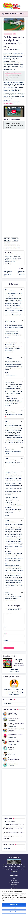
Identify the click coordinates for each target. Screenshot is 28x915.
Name (5, 626)
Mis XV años (11, 747)
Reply (22, 289)
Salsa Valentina (9, 471)
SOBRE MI (14, 878)
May (6, 289)
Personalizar (14, 908)
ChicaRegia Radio (19, 663)
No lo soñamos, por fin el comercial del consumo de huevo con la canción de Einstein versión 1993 (13, 828)
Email (5, 633)
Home (3, 13)
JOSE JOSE (11, 753)
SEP (18, 245)
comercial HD (6, 238)
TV (14, 33)
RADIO (13, 821)
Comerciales (8, 33)
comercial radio (15, 238)
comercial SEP (15, 240)
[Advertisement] (14, 182)
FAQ (14, 886)
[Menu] (25, 5)
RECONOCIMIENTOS (14, 882)
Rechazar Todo (14, 912)
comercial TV (6, 242)
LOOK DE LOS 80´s (13, 764)
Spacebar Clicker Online (8, 832)
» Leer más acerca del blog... (17, 869)
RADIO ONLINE (14, 884)
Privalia (7, 357)
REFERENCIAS (14, 880)
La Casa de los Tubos (13, 718)
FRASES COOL (12, 713)
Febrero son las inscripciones (9, 245)
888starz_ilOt (6, 836)
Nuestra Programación (18, 665)
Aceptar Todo (14, 904)
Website (6, 640)
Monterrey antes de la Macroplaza (16, 824)
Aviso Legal (14, 888)
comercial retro (7, 240)
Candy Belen (9, 253)
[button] (8, 263)
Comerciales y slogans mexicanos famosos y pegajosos (14, 741)
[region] (14, 902)
